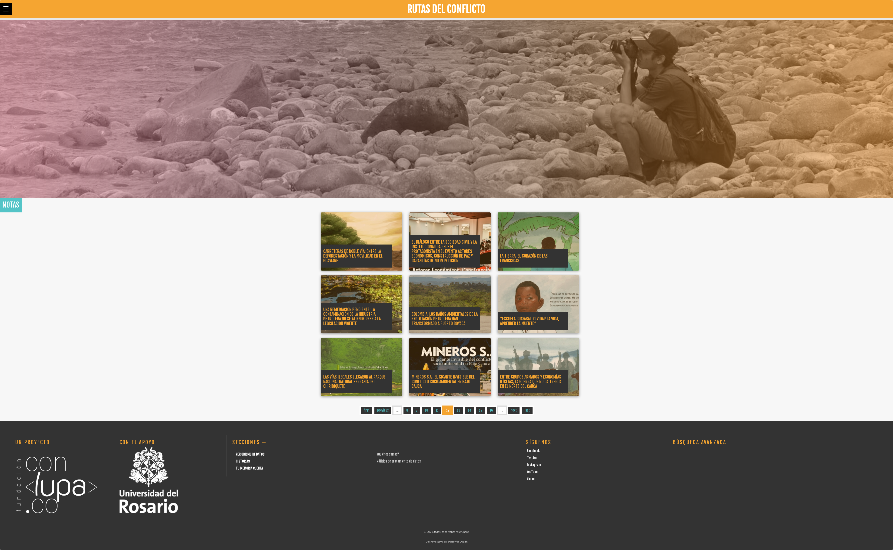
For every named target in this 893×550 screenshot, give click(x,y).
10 (426, 410)
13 (458, 410)
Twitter (532, 458)
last (527, 410)
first (366, 410)
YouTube (532, 472)
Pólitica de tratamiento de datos (399, 461)
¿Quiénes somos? (388, 454)
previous (383, 410)
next (514, 410)
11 (437, 410)
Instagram (534, 465)
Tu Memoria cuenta (249, 468)
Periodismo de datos (250, 454)
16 (491, 410)
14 (469, 410)
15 (480, 410)
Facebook (533, 451)
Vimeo (531, 479)
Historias (243, 461)
